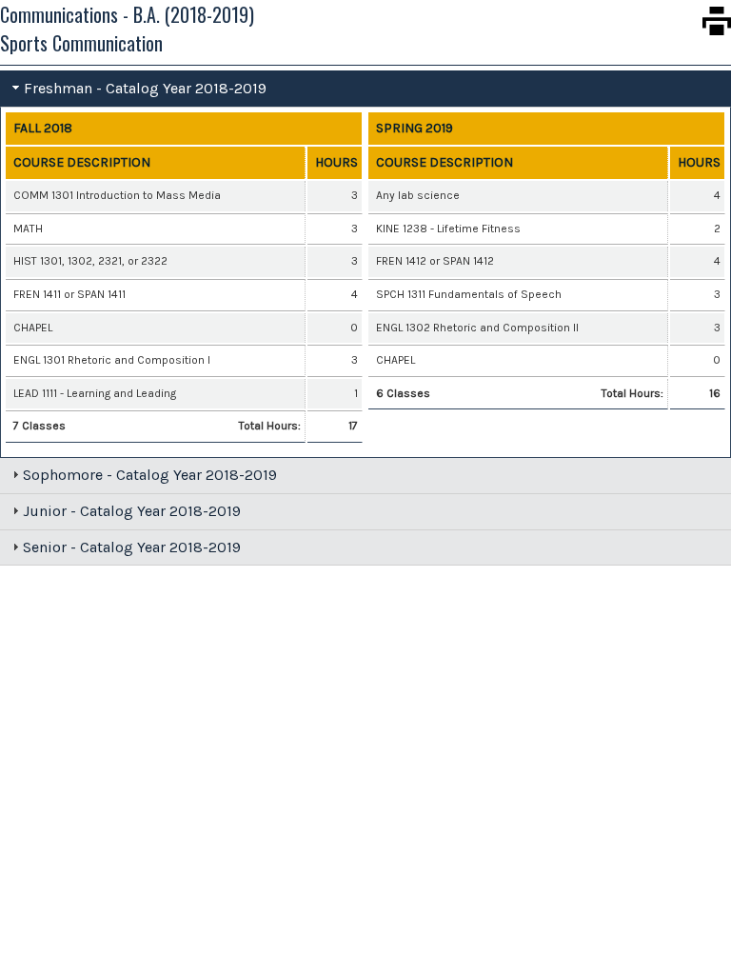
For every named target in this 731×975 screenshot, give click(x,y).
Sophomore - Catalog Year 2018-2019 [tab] (150, 475)
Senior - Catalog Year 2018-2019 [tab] (132, 547)
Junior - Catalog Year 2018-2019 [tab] (132, 511)
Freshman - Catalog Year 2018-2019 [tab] (145, 88)
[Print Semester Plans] (716, 21)
